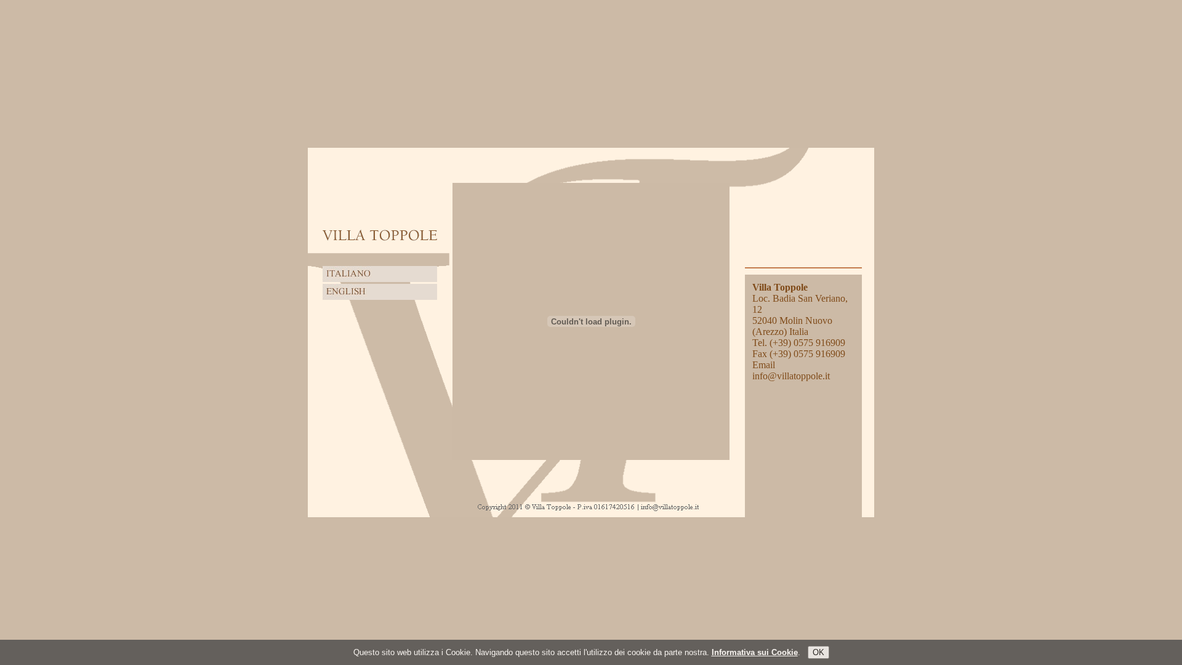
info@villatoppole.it (791, 376)
